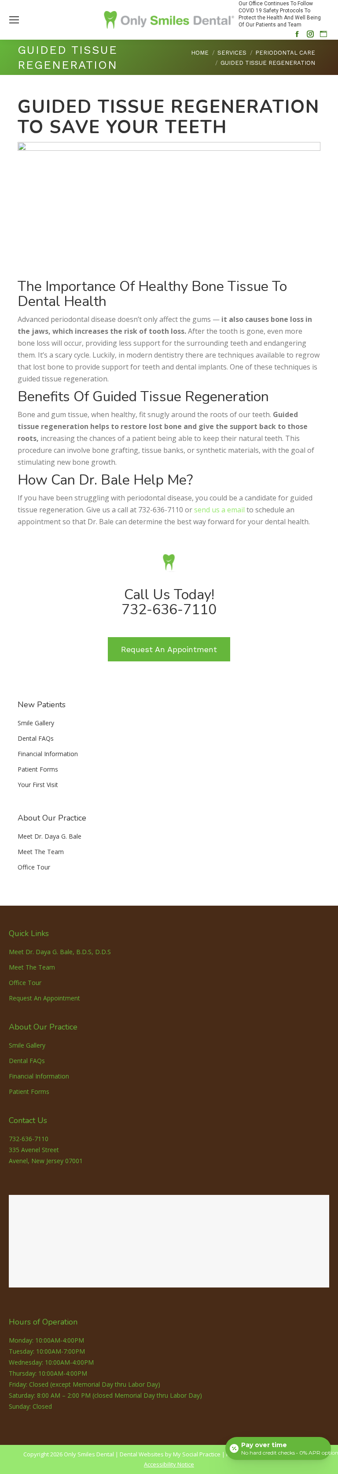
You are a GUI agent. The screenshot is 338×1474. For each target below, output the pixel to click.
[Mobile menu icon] (14, 20)
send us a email (219, 510)
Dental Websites (142, 1454)
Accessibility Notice (169, 1464)
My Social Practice (196, 1454)
